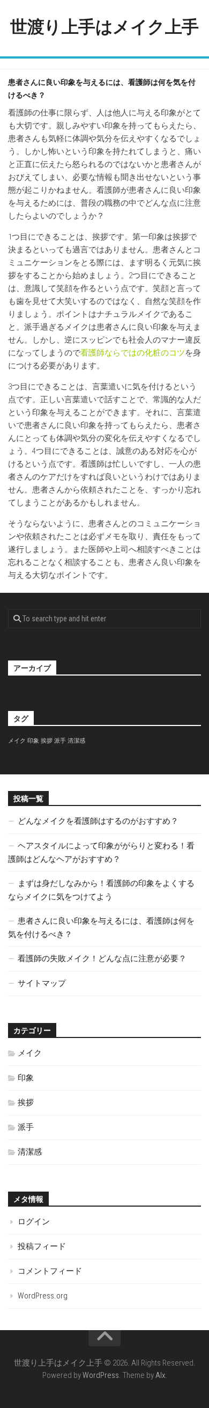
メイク (17, 740)
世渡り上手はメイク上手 (104, 27)
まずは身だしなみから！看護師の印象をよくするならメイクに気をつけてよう (101, 890)
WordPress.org (43, 1296)
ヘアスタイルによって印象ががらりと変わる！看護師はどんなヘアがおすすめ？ (101, 852)
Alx (160, 1375)
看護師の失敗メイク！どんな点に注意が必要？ (102, 958)
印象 (33, 740)
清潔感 (76, 740)
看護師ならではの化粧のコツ (132, 353)
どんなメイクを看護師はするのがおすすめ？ (98, 821)
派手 (60, 740)
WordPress (101, 1375)
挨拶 (47, 740)
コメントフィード (50, 1271)
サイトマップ (42, 983)
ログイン (34, 1221)
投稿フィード (42, 1246)
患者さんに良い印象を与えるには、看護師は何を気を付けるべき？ (101, 927)
